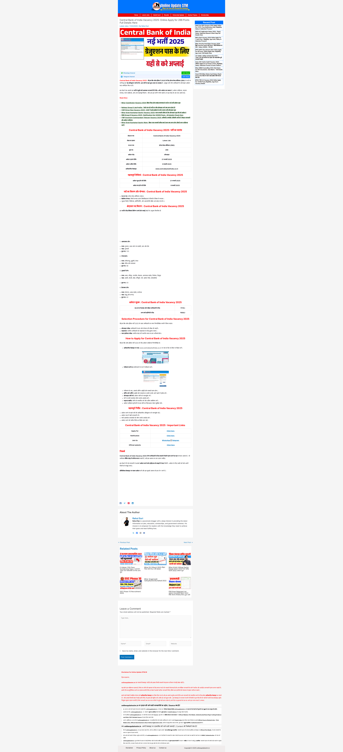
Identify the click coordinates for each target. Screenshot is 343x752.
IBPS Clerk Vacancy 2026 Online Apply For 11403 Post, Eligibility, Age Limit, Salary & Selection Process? (208, 39)
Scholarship (205, 15)
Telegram (175, 440)
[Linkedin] (133, 503)
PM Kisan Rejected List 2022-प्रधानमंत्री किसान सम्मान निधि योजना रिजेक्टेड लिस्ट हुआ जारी (179, 593)
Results (166, 15)
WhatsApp (166, 440)
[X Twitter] (133, 533)
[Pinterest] (129, 503)
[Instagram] (140, 533)
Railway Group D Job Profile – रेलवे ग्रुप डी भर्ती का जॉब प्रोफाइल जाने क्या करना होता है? (148, 107)
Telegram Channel (129, 76)
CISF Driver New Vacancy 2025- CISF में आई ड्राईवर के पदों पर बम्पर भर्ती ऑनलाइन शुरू (148, 110)
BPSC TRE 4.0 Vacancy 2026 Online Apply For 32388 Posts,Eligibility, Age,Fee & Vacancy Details (208, 81)
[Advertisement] (155, 226)
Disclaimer (129, 748)
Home (136, 15)
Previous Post (124, 542)
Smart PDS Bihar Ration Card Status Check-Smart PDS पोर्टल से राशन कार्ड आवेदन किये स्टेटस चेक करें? (208, 75)
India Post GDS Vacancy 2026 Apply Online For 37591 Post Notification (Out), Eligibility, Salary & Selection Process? (208, 27)
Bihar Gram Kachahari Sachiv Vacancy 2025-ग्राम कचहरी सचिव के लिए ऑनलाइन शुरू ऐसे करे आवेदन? (153, 112)
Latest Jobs (145, 15)
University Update (178, 15)
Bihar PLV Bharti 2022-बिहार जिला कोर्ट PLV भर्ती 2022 (154, 568)
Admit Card (156, 15)
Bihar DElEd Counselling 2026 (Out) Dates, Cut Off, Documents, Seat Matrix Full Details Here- (209, 69)
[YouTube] (144, 533)
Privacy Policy (141, 748)
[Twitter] (124, 503)
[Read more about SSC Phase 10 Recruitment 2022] (131, 583)
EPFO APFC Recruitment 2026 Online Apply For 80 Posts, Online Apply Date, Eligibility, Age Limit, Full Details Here (208, 51)
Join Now (185, 73)
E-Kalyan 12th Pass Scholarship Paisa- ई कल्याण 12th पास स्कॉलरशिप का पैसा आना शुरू (130, 569)
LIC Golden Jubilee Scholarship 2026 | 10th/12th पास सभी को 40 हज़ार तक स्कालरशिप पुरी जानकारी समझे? (208, 57)
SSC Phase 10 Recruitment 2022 (130, 592)
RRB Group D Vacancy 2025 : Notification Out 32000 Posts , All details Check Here (152, 115)
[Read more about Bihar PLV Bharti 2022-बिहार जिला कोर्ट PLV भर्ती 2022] (155, 559)
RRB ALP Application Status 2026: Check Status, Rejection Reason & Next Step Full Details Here (208, 33)
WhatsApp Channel (129, 73)
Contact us (162, 748)
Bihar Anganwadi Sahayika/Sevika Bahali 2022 (155, 580)
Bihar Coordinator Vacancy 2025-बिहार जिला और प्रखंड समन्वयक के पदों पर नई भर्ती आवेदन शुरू (150, 103)
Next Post (188, 542)
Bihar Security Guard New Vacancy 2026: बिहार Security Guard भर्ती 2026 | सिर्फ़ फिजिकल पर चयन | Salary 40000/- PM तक (208, 45)
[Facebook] (120, 503)
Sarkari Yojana (192, 15)
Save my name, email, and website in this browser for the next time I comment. (150, 651)
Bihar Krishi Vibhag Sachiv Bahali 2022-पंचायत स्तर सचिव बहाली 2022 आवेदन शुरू (179, 568)
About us (152, 748)
